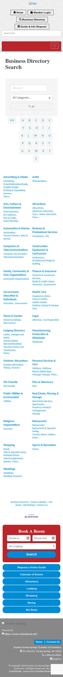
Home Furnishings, (13, 320)
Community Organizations (16, 279)
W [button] (36, 151)
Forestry (16, 368)
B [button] (29, 120)
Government (21, 303)
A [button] (23, 120)
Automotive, (10, 233)
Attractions (39, 204)
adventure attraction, (43, 211)
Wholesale (37, 342)
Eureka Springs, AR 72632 (42, 651)
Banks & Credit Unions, (43, 282)
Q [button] (29, 143)
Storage (36, 414)
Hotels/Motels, (11, 341)
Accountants (50, 285)
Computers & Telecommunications (16, 248)
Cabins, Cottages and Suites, (14, 336)
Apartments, (38, 404)
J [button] (48, 128)
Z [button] (36, 158)
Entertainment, (11, 212)
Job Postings (29, 505)
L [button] (28, 135)
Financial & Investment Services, (43, 277)
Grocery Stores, (40, 434)
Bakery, (52, 434)
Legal (35, 316)
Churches (8, 429)
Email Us (56, 659)
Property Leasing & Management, (41, 409)
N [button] (43, 135)
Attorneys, (37, 320)
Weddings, (9, 473)
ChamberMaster (43, 671)
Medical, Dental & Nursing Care (45, 307)
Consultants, (38, 236)
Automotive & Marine (17, 228)
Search (31, 554)
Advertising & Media (16, 177)
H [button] (37, 128)
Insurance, (37, 285)
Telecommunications (14, 257)
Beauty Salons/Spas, (42, 371)
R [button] (36, 143)
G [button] (30, 128)
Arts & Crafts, (10, 218)
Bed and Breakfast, (13, 344)
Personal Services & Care (44, 363)
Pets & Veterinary (42, 382)
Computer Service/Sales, (15, 254)
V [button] (29, 151)
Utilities (7, 401)
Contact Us (42, 505)
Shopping (9, 445)
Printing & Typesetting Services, (14, 192)
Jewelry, (7, 462)
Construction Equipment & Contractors (40, 250)
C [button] (36, 120)
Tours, (35, 214)
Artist (35, 177)
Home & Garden (13, 316)
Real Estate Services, (42, 401)
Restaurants (39, 421)
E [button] (49, 120)
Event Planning (11, 221)
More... (7, 197)
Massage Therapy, (41, 375)
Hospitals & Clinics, (41, 296)
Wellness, (37, 368)
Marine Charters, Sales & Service (16, 237)
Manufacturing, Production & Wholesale (41, 334)
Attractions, (38, 208)
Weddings (9, 469)
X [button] (43, 151)
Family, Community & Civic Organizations (16, 273)
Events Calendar (39, 502)
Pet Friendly (11, 382)
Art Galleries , (10, 215)
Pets (34, 386)
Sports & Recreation (44, 445)
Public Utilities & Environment (13, 395)
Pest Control (9, 323)
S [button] (42, 143)
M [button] (35, 135)
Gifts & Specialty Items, (15, 452)
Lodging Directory (14, 330)
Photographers (39, 181)
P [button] (22, 143)
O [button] (50, 135)
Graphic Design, (11, 187)
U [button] (22, 151)
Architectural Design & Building (43, 262)
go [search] (33, 106)
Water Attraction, (48, 214)
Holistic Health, (39, 302)
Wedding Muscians (13, 476)
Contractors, (38, 258)
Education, (9, 303)
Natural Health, (40, 299)
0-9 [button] (12, 120)
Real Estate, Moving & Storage (45, 395)
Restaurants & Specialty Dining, (44, 430)
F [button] (23, 128)
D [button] (43, 120)
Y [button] (49, 151)
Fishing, (7, 368)
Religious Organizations (12, 423)
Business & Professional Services (44, 230)
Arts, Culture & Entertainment (12, 206)
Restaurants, (38, 425)
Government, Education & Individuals (11, 296)
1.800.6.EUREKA (52, 655)
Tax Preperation (51, 320)
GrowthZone (15, 671)
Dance (35, 449)
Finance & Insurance (44, 271)
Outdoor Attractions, (14, 365)
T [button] (49, 143)
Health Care (39, 292)
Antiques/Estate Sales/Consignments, (14, 457)
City (47, 236)
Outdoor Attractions (16, 361)
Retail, (7, 449)
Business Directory (20, 502)
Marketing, (9, 181)
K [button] (22, 135)
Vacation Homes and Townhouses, (14, 348)
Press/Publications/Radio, (16, 184)
